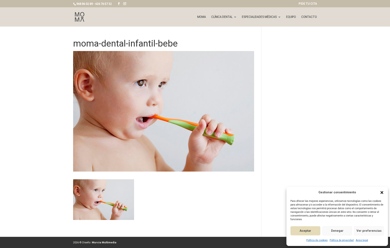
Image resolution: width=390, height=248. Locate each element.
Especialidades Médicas (259, 16)
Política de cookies (317, 240)
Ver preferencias (368, 231)
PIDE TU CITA (308, 3)
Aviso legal (362, 240)
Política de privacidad (342, 240)
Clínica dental (222, 16)
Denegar (337, 231)
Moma (201, 16)
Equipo (291, 16)
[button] (382, 192)
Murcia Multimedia (104, 242)
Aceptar (305, 231)
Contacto (309, 16)
